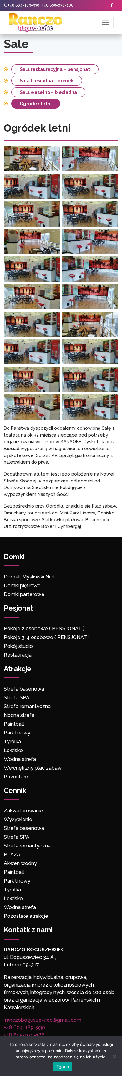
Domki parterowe (25, 594)
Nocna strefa (19, 715)
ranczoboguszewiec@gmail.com (42, 1020)
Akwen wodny (20, 863)
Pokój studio (18, 646)
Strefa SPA (16, 698)
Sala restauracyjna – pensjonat (55, 69)
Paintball (14, 724)
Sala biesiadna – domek (47, 80)
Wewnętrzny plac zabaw (33, 768)
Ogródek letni (36, 103)
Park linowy (17, 733)
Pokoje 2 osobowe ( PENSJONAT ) (44, 629)
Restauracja (18, 655)
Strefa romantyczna (27, 706)
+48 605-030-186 (57, 5)
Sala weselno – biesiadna (48, 92)
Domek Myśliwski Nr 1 (29, 577)
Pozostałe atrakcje (26, 916)
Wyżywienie (18, 819)
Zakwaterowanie (23, 811)
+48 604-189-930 (23, 5)
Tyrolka (12, 742)
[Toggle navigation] (105, 22)
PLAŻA (12, 855)
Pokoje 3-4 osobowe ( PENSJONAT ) (47, 637)
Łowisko (13, 750)
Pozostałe (16, 777)
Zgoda (62, 1066)
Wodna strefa (20, 759)
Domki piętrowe (22, 586)
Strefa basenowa (24, 689)
